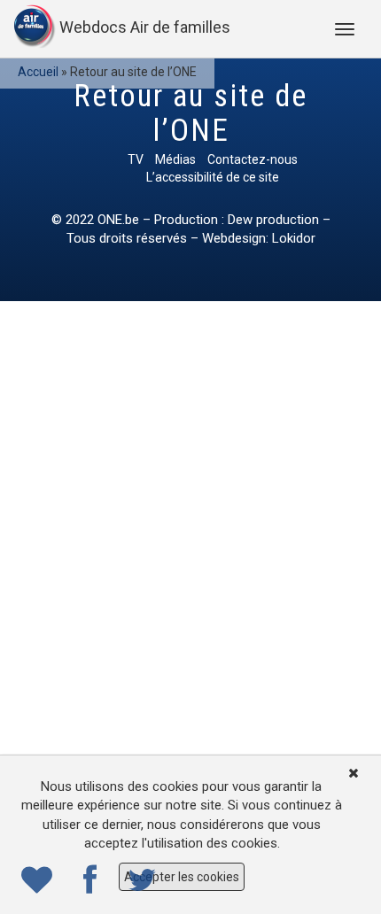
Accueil (38, 72)
